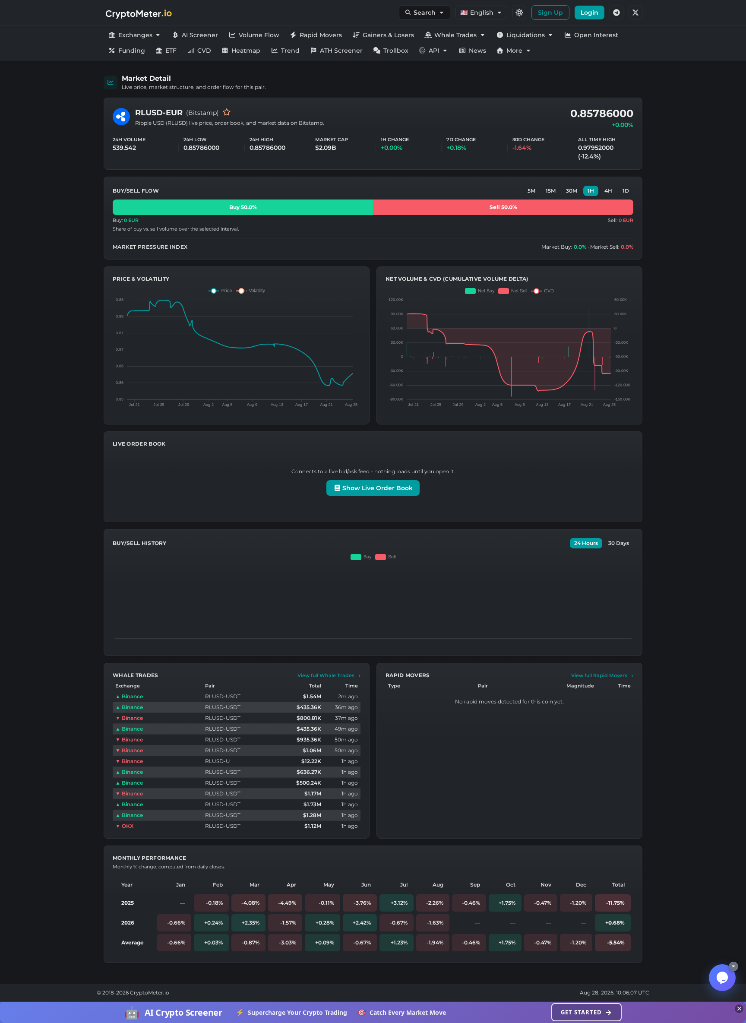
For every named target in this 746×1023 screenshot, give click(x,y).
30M (571, 190)
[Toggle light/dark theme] (519, 12)
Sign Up (550, 12)
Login (589, 12)
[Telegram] (616, 12)
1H (591, 190)
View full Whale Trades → (328, 675)
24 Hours (586, 543)
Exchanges (135, 35)
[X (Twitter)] (635, 12)
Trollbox (395, 50)
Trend (290, 50)
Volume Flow (259, 35)
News (477, 50)
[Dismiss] (739, 1008)
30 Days (618, 543)
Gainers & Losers (388, 35)
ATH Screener (341, 50)
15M (551, 190)
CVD (204, 50)
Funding (131, 50)
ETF (171, 50)
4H (608, 190)
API (434, 50)
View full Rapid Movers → (602, 675)
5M (531, 190)
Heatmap (245, 50)
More (514, 50)
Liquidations (525, 35)
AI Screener (200, 35)
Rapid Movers (321, 35)
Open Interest (596, 35)
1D (626, 190)
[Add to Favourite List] (226, 113)
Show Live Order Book (377, 488)
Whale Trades (455, 35)
